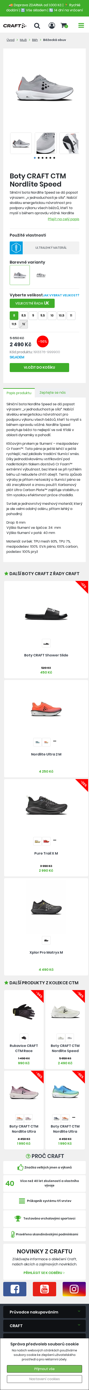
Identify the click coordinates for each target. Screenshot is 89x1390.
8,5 (23, 316)
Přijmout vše (44, 1368)
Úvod (10, 40)
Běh (35, 40)
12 (23, 324)
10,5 (61, 316)
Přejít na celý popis (63, 219)
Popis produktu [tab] (19, 392)
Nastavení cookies (44, 1378)
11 (71, 316)
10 (52, 316)
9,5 (42, 316)
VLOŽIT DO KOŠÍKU (39, 367)
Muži (23, 40)
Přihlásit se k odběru (43, 1272)
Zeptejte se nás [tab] (53, 392)
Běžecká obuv (54, 40)
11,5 (14, 324)
